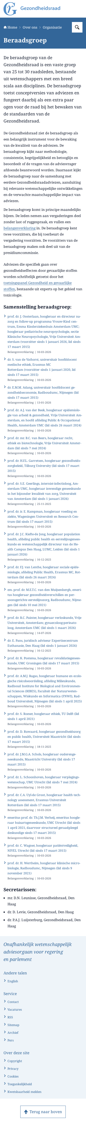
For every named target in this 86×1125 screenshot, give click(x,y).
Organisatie (52, 27)
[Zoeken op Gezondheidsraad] (77, 27)
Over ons (30, 27)
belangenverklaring (20, 228)
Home (12, 27)
